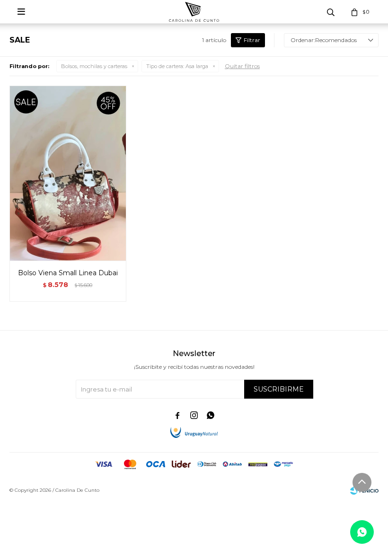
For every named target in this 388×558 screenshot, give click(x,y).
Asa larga (177, 66)
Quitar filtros (242, 66)
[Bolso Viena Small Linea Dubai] (67, 173)
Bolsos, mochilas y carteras (94, 66)
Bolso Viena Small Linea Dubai (68, 273)
